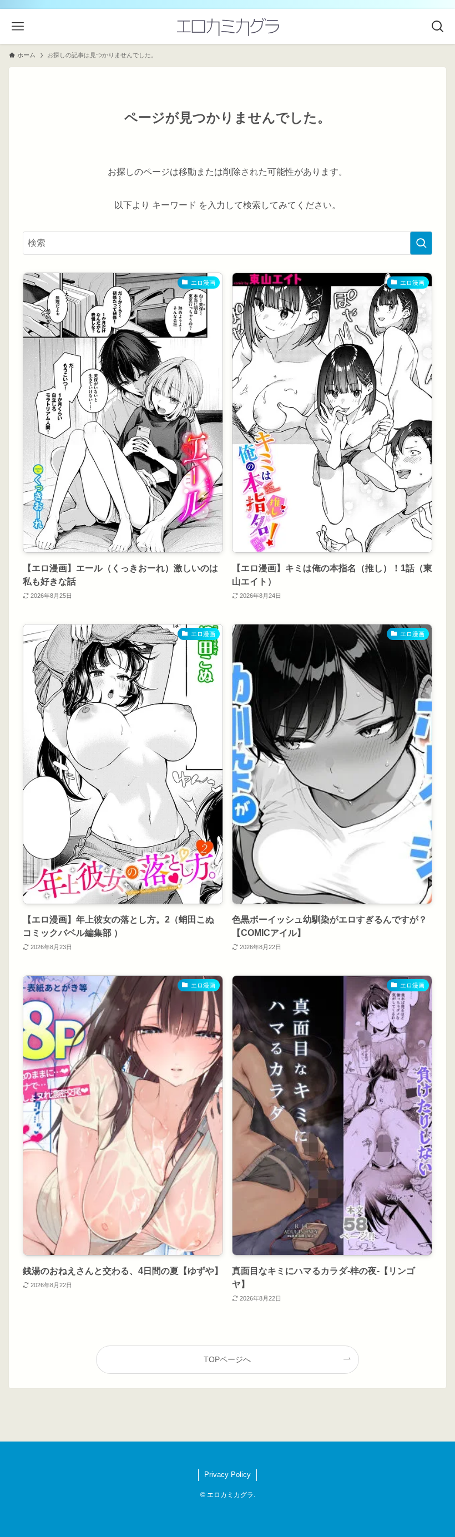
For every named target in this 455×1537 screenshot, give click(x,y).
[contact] (234, 1455)
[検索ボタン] (437, 26)
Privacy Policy (227, 1474)
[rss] (221, 1455)
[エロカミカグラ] (227, 26)
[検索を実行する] (421, 243)
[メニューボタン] (17, 26)
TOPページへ (227, 1359)
